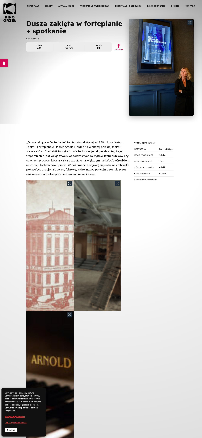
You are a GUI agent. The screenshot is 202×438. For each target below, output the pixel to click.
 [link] (194, 31)
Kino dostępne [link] (156, 6)
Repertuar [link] (33, 6)
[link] (4, 63)
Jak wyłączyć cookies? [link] (15, 422)
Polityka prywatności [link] (15, 416)
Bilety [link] (49, 6)
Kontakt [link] (190, 6)
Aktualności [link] (66, 6)
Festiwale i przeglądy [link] (128, 6)
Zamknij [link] (11, 430)
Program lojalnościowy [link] (94, 6)
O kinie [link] (175, 6)
